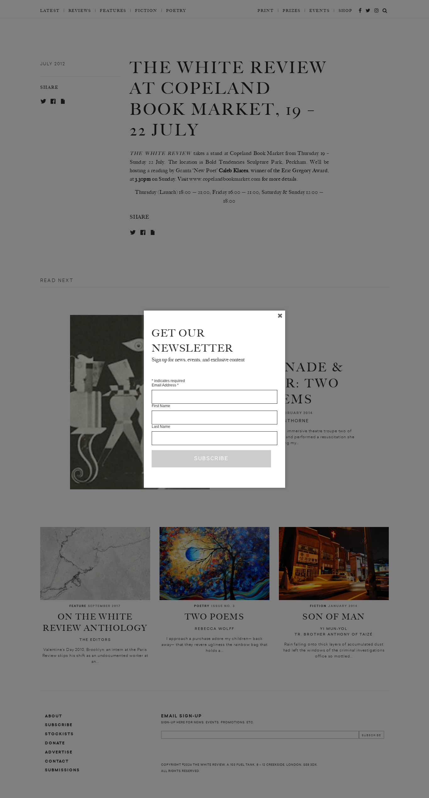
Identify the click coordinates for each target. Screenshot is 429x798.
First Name (161, 406)
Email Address (165, 385)
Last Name (161, 426)
